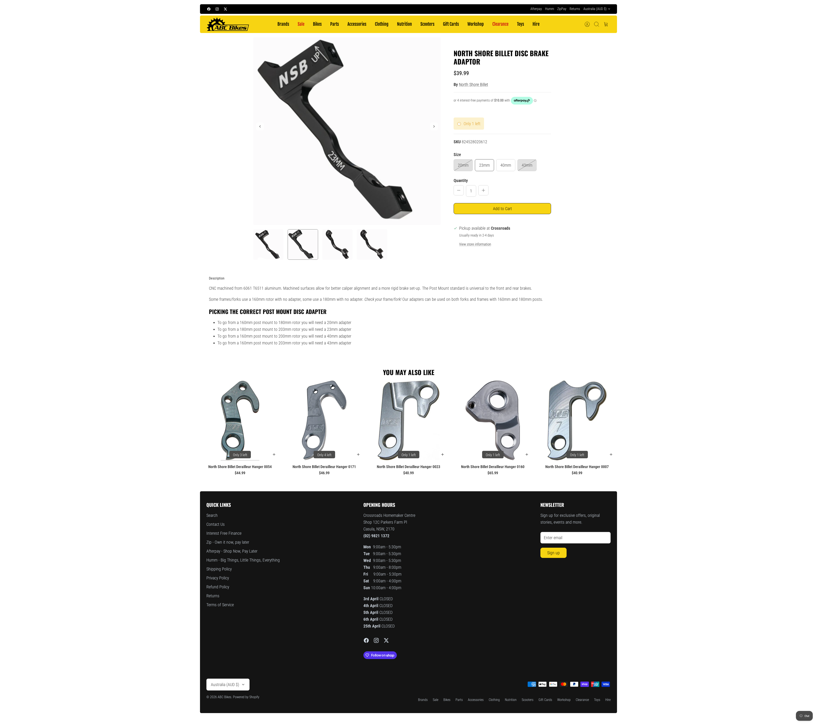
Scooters (427, 24)
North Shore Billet (473, 84)
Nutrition (404, 24)
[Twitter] (225, 9)
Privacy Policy (217, 577)
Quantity (461, 180)
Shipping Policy (219, 569)
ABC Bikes (224, 697)
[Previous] (330, 9)
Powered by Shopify (246, 697)
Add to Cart (502, 208)
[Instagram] (217, 9)
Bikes (317, 24)
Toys (520, 24)
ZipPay (561, 9)
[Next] (486, 9)
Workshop (475, 24)
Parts (334, 24)
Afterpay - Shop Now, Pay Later (231, 551)
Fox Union (429, 9)
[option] (347, 131)
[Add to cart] (274, 454)
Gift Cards (451, 24)
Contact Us (215, 524)
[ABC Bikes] (227, 24)
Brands (283, 24)
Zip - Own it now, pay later (227, 542)
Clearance (500, 24)
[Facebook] (209, 9)
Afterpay (536, 9)
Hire (536, 24)
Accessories (356, 24)
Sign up (553, 552)
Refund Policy (217, 586)
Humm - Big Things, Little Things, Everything (243, 560)
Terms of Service (220, 604)
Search (212, 515)
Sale (301, 24)
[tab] (216, 278)
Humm (549, 9)
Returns (575, 9)
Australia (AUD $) (595, 9)
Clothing (382, 24)
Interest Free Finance (223, 533)
